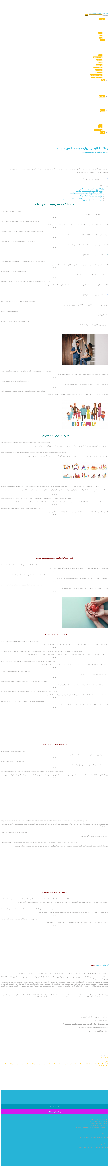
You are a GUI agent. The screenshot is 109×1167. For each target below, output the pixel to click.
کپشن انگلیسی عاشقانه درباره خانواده (27, 1034)
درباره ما (102, 19)
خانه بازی (100, 62)
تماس (100, 38)
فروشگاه (102, 96)
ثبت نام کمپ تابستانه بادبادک (97, 1096)
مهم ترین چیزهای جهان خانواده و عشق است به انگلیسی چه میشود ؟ (82, 198)
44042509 (105, 1111)
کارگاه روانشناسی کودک (96, 75)
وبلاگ (103, 80)
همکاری (102, 110)
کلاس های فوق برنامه (96, 77)
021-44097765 (104, 13)
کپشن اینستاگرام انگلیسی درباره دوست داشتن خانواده (86, 193)
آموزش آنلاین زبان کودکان (102, 935)
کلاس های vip (99, 60)
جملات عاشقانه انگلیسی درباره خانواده (90, 195)
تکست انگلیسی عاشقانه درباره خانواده (97, 1034)
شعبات (102, 132)
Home (106, 152)
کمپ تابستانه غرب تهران (98, 1094)
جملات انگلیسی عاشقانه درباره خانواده (49, 1034)
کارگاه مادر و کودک (97, 67)
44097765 (99, 1111)
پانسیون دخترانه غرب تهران (97, 1092)
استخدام (100, 127)
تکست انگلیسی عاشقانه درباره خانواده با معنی (73, 1034)
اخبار (107, 1032)
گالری (101, 35)
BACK (100, 33)
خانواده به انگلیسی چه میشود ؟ (92, 200)
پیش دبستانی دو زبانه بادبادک (97, 1090)
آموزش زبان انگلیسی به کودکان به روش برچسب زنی (90, 1098)
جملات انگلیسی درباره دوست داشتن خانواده (92, 189)
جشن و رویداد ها (98, 72)
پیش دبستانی (99, 65)
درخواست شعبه (98, 130)
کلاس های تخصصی (97, 57)
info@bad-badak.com (94, 13)
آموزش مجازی (98, 70)
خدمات (102, 40)
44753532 (105, 1121)
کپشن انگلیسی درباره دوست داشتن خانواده (89, 191)
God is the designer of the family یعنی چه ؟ (90, 197)
